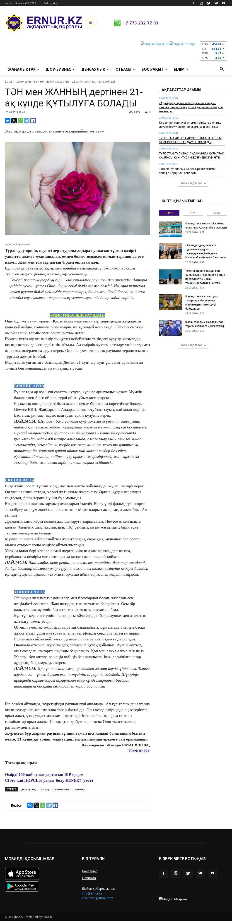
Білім (179, 69)
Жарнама (89, 878)
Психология (23, 82)
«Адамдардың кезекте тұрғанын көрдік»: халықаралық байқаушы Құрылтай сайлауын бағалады (191, 107)
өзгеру (45, 789)
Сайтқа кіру (51, 3)
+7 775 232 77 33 (140, 23)
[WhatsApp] (20, 120)
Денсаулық (93, 69)
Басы (8, 82)
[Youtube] (223, 3)
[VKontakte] (216, 3)
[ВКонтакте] (7, 120)
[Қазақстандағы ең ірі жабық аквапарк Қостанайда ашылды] (170, 229)
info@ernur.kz (92, 893)
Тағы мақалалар (192, 183)
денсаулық (28, 789)
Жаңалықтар (22, 69)
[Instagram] (201, 3)
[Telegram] (26, 120)
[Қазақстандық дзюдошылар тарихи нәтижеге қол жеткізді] (170, 328)
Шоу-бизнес (58, 69)
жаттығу (79, 789)
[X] (14, 120)
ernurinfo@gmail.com (98, 898)
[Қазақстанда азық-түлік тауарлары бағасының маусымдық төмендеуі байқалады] (170, 302)
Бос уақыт (153, 69)
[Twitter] (208, 3)
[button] (221, 69)
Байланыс (89, 871)
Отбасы (123, 69)
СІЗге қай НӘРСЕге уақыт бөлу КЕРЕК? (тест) (49, 780)
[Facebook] (193, 3)
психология (61, 789)
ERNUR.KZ (139, 751)
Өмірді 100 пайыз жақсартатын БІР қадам (44, 774)
